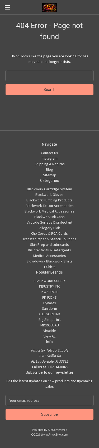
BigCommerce (57, 430)
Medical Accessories (49, 255)
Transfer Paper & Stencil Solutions (49, 239)
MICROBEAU (49, 325)
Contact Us (49, 152)
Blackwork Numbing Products (49, 200)
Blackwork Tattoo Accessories (50, 205)
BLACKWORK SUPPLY (50, 280)
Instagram (50, 158)
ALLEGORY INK (49, 314)
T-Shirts (49, 266)
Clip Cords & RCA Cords (49, 233)
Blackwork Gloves (49, 194)
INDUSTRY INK (49, 286)
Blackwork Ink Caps (49, 216)
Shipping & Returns (50, 163)
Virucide (49, 330)
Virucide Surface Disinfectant (49, 222)
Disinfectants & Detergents (49, 250)
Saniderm (49, 308)
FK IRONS (49, 297)
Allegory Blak (49, 227)
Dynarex (49, 303)
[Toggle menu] (7, 7)
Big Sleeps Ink (50, 319)
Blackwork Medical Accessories (49, 211)
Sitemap (49, 175)
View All (49, 336)
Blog (49, 169)
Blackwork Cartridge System (49, 189)
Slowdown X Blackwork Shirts (49, 261)
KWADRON (49, 291)
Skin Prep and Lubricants (49, 244)
